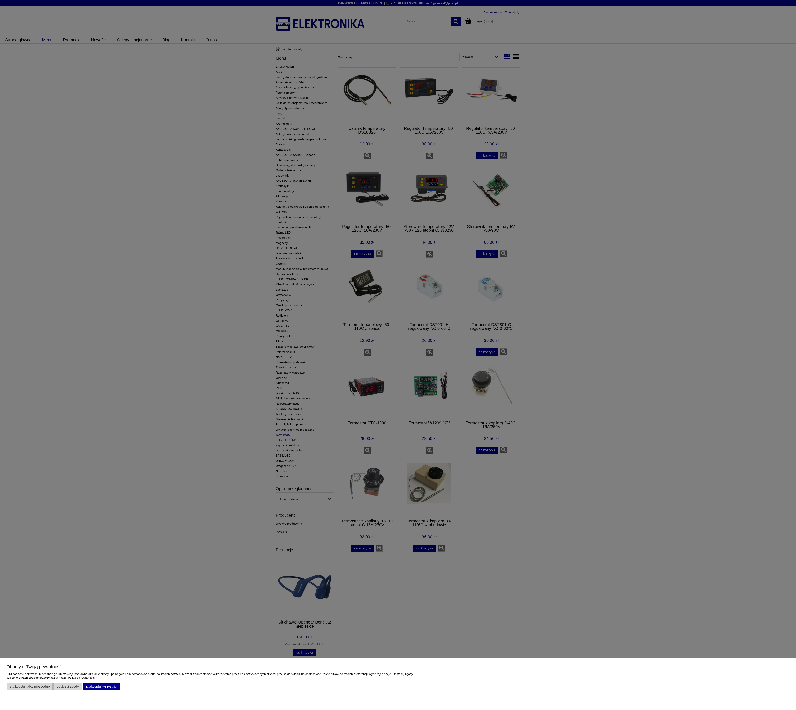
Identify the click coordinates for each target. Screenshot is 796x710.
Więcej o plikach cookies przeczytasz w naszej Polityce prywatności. (51, 677)
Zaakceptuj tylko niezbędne (30, 686)
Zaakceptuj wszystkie (101, 686)
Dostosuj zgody (68, 686)
